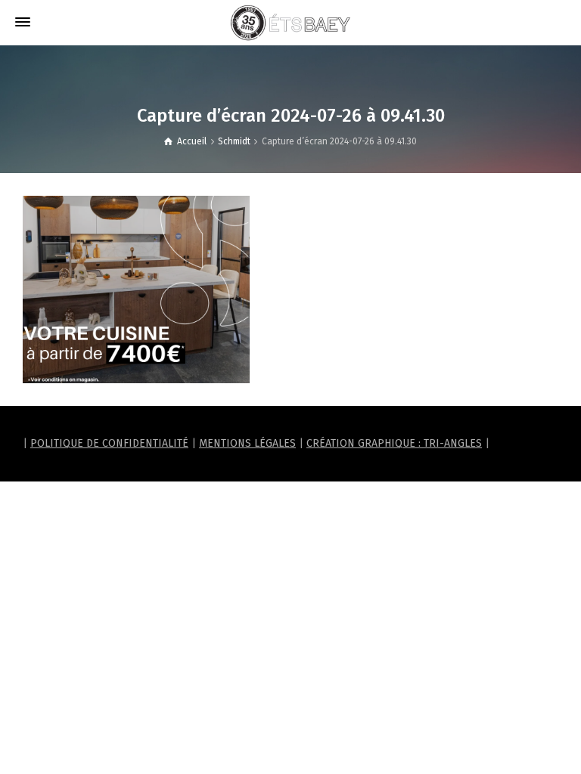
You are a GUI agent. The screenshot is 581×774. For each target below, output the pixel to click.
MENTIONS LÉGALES (247, 443)
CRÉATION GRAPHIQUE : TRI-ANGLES (394, 443)
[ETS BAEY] (290, 22)
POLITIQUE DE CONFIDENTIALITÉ (109, 443)
